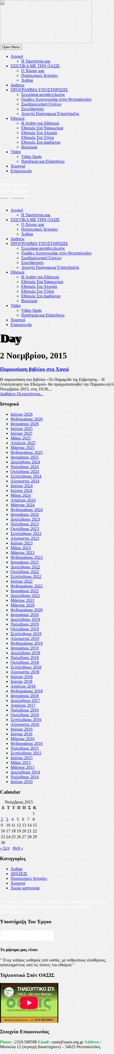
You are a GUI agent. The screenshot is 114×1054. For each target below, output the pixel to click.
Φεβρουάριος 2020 (27, 610)
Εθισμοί (17, 118)
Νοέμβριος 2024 (25, 466)
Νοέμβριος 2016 (25, 710)
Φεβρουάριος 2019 (27, 643)
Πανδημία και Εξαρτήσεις (43, 161)
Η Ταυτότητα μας (35, 61)
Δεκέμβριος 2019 (25, 619)
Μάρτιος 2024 (22, 505)
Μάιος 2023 (21, 548)
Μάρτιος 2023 (22, 552)
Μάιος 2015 (21, 762)
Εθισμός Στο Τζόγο (37, 137)
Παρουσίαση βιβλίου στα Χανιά (34, 369)
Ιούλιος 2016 (22, 729)
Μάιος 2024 (21, 495)
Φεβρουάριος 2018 (27, 691)
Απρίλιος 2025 (23, 443)
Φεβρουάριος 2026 (27, 419)
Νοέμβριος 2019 (25, 624)
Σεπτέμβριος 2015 (26, 753)
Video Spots (31, 156)
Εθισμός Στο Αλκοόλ (39, 132)
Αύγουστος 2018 (25, 672)
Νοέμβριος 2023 (25, 524)
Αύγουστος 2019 (25, 638)
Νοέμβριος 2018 (25, 657)
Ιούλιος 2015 (22, 758)
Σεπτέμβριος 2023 (26, 533)
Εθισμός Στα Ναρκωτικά (42, 128)
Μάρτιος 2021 (22, 600)
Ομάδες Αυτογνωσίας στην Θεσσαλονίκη (56, 99)
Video (16, 152)
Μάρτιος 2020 (22, 605)
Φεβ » (18, 848)
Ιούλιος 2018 (22, 676)
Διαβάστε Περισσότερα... (21, 394)
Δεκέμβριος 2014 (25, 772)
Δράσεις (17, 85)
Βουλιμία (29, 147)
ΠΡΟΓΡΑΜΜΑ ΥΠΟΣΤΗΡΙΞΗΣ (39, 89)
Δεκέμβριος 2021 (25, 595)
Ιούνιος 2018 (21, 681)
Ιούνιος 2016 (21, 734)
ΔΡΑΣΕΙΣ (19, 873)
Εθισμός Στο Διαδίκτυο (40, 142)
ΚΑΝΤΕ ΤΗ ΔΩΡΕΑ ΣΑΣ (27, 935)
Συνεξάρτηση (32, 109)
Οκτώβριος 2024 (25, 471)
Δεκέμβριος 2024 (25, 462)
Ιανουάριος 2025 (25, 457)
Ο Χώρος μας (32, 70)
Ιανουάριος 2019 (25, 648)
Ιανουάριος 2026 (25, 423)
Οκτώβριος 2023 (25, 528)
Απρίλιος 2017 (23, 705)
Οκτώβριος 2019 (25, 629)
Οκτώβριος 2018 (25, 662)
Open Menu (11, 47)
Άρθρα (27, 80)
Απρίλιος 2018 (23, 686)
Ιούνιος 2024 (21, 490)
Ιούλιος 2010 (22, 781)
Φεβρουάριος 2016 (27, 743)
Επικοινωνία (21, 171)
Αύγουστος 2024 (25, 481)
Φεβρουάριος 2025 (27, 452)
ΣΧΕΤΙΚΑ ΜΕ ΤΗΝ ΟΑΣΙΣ (35, 66)
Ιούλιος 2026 (22, 414)
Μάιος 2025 (21, 438)
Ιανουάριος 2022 (25, 591)
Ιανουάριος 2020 (25, 614)
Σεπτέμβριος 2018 (26, 667)
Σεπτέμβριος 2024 (26, 476)
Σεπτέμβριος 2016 (26, 719)
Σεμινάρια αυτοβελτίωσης (43, 94)
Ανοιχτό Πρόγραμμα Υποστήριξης (50, 113)
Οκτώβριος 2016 (25, 715)
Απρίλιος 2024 (23, 500)
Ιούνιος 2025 (21, 433)
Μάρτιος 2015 (22, 767)
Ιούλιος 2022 (22, 581)
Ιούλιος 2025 (22, 428)
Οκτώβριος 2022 (25, 571)
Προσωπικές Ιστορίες (39, 75)
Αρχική (17, 56)
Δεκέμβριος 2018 (25, 653)
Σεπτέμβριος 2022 (26, 576)
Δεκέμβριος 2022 (25, 567)
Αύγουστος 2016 (25, 724)
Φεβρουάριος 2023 (27, 557)
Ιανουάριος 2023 (25, 562)
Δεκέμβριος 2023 (25, 519)
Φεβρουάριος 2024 (27, 509)
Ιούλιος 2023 (22, 543)
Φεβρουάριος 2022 (27, 586)
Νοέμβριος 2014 (25, 777)
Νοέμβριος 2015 (25, 748)
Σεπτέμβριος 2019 (26, 633)
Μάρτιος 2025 (22, 447)
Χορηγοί (18, 166)
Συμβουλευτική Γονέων (41, 104)
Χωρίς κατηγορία (25, 888)
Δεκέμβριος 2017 (25, 700)
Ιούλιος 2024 (22, 486)
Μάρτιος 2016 (22, 738)
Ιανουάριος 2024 (25, 514)
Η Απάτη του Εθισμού (40, 123)
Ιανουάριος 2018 (25, 695)
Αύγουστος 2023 (25, 538)
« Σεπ (5, 848)
